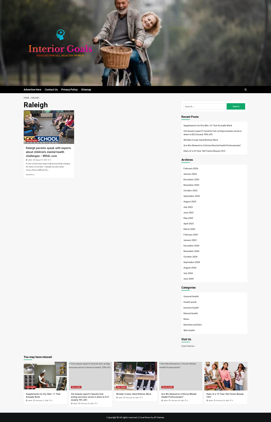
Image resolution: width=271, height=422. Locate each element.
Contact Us (51, 89)
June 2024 (188, 278)
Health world (189, 302)
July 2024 (188, 273)
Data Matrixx (187, 346)
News (186, 319)
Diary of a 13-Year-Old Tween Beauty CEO (204, 151)
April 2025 (188, 223)
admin (30, 160)
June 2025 (188, 212)
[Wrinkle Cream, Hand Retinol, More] (135, 376)
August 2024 (189, 267)
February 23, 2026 (222, 401)
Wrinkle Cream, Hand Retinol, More (200, 140)
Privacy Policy (69, 89)
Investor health (191, 307)
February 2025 (190, 234)
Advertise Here (32, 89)
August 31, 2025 (41, 160)
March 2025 (189, 229)
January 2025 (190, 240)
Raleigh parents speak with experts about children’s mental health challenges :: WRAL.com (48, 152)
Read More (30, 174)
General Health (191, 296)
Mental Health (32, 141)
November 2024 (191, 251)
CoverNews (144, 417)
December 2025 (191, 179)
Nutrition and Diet (192, 324)
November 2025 (191, 185)
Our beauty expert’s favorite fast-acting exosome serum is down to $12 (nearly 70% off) (212, 133)
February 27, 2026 (41, 401)
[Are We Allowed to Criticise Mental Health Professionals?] (180, 376)
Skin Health (189, 330)
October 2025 (190, 190)
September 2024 (191, 262)
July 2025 (188, 207)
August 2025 (189, 201)
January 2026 (190, 174)
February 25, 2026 (87, 403)
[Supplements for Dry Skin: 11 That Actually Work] (45, 376)
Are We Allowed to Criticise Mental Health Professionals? (212, 145)
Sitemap (86, 89)
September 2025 (191, 196)
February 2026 (190, 168)
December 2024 (191, 245)
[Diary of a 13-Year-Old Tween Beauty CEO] (225, 376)
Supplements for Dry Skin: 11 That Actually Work (207, 125)
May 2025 (188, 218)
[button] (245, 89)
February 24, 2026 (132, 398)
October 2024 (190, 256)
